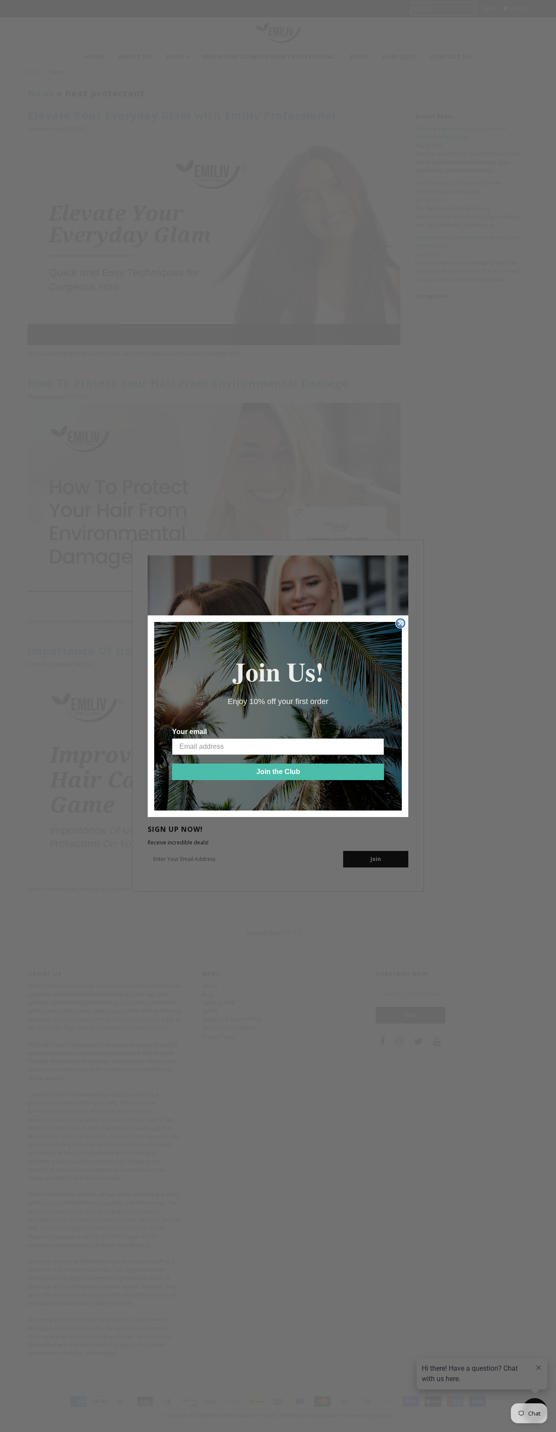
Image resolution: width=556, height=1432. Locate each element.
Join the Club (278, 771)
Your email (189, 731)
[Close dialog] (400, 623)
